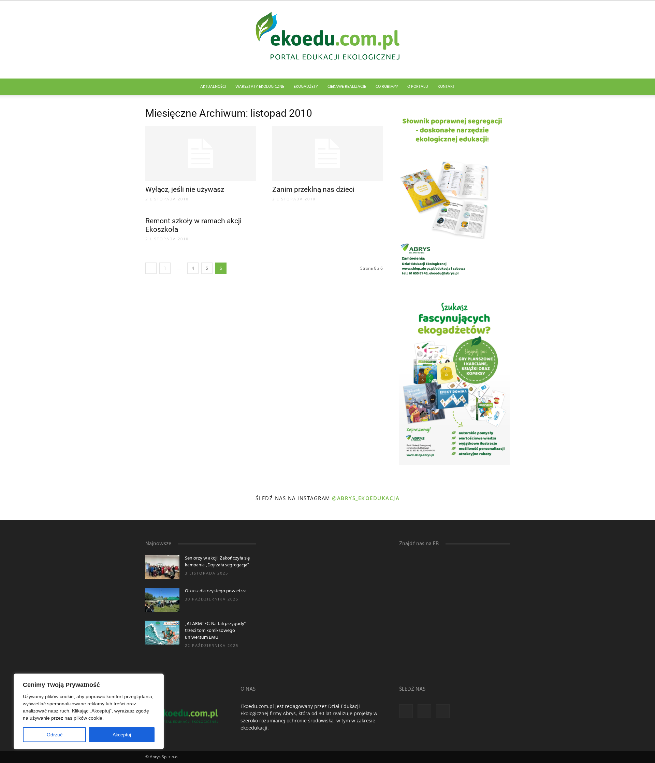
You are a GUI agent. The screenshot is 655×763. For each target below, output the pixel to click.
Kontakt (446, 86)
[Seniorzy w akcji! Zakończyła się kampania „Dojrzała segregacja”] (162, 567)
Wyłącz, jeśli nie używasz (184, 189)
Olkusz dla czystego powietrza (216, 591)
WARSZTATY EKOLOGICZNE (259, 86)
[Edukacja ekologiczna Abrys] (327, 40)
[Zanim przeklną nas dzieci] (327, 153)
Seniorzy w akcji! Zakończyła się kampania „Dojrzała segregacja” (217, 561)
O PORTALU (417, 86)
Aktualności (213, 86)
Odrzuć (54, 734)
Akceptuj (122, 734)
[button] (501, 87)
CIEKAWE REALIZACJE (347, 86)
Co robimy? (387, 86)
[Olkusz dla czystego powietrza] (162, 600)
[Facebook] (406, 711)
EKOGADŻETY (306, 86)
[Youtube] (443, 711)
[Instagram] (424, 711)
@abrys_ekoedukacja (365, 498)
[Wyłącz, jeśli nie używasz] (200, 153)
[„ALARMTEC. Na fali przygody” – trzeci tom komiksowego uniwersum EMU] (162, 633)
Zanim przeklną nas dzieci (313, 189)
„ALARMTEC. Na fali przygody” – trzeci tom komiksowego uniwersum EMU (217, 630)
